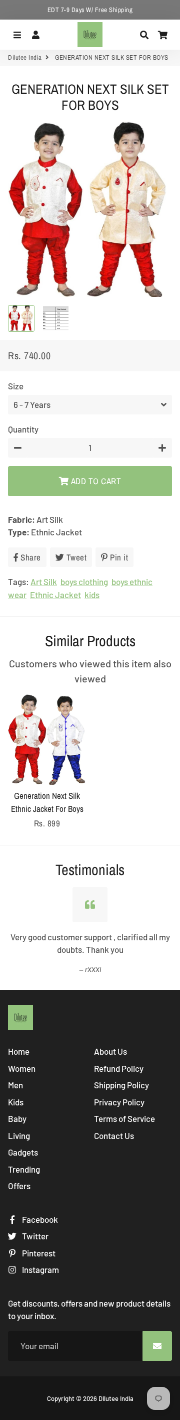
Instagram (39, 1269)
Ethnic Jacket (55, 595)
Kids (16, 1102)
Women (22, 1068)
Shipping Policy (121, 1085)
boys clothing (84, 582)
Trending (24, 1169)
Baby (17, 1118)
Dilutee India (25, 57)
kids (92, 595)
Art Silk (43, 582)
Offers (19, 1186)
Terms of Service (124, 1118)
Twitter (34, 1236)
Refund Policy (119, 1068)
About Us (110, 1051)
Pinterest (38, 1253)
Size (16, 386)
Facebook (39, 1219)
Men (15, 1085)
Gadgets (23, 1152)
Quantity (23, 429)
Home (19, 1051)
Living (19, 1135)
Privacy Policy (119, 1102)
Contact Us (114, 1135)
